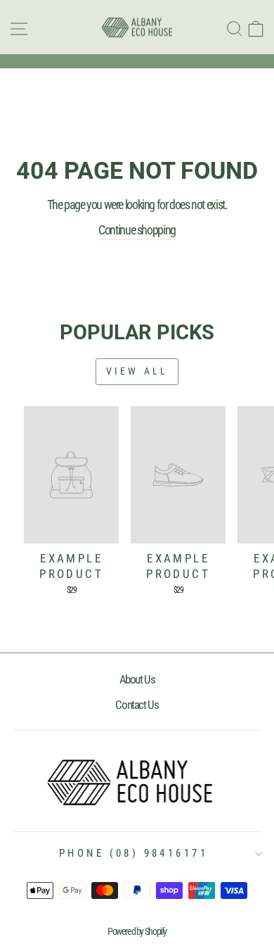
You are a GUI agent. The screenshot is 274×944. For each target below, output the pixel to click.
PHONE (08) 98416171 (133, 853)
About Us (137, 679)
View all (137, 371)
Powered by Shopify (137, 931)
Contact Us (136, 705)
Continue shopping (137, 229)
